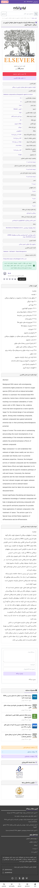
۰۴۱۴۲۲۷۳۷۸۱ (8, 870)
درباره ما (35, 849)
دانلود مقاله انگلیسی (19, 78)
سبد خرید (4, 2)
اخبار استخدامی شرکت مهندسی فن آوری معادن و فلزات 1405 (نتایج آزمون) (20, 826)
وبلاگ (35, 845)
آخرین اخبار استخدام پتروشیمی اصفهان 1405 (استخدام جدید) (21, 830)
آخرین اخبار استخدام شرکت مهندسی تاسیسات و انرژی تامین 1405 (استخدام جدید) (20, 821)
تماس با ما (34, 852)
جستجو (4, 14)
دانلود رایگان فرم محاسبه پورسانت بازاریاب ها (26, 816)
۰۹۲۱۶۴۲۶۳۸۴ (8, 873)
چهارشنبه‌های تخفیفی (31, 839)
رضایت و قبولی (33, 842)
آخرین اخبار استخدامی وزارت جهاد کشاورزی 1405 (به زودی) (22, 813)
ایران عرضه (34, 18)
